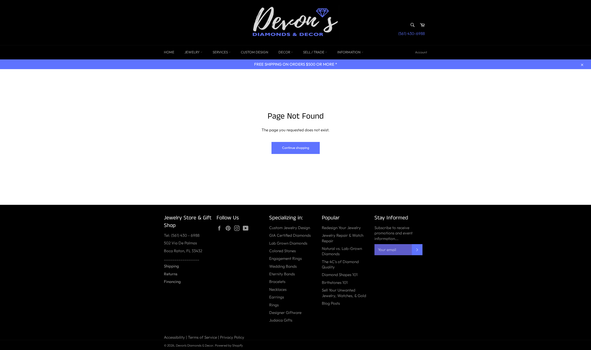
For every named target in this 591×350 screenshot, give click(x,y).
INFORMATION (349, 52)
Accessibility (174, 337)
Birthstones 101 (335, 282)
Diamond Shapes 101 (340, 274)
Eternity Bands (282, 273)
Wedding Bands (283, 266)
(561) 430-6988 (411, 33)
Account (421, 52)
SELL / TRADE (314, 52)
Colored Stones (282, 250)
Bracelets (277, 281)
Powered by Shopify (229, 345)
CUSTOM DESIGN (254, 52)
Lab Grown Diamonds (288, 243)
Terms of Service (202, 337)
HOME (169, 52)
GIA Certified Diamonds (290, 235)
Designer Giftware (285, 312)
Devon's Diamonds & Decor (194, 345)
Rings (274, 304)
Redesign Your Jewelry (341, 227)
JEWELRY (192, 52)
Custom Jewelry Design (289, 227)
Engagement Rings (285, 258)
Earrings (276, 297)
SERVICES (221, 52)
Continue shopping (295, 148)
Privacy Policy (232, 337)
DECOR (284, 52)
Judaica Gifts (280, 320)
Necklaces (277, 289)
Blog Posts (331, 303)
